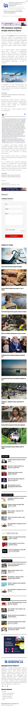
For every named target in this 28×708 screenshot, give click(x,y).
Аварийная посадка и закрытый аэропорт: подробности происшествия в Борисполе (11, 176)
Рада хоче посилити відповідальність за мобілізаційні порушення (16, 564)
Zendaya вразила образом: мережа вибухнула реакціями (15, 473)
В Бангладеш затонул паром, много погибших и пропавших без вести (13, 379)
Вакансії (4, 691)
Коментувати (14, 236)
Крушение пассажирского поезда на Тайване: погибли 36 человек (12, 447)
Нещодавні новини (7, 495)
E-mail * (7, 209)
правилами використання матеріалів (16, 8)
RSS (3, 699)
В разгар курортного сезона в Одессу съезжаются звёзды (16, 544)
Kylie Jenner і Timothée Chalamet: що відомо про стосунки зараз (16, 466)
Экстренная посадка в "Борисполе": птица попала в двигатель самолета (13, 95)
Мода (17, 533)
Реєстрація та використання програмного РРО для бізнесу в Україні (16, 628)
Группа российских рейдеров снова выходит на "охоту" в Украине (12, 289)
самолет (12, 35)
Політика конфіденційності (8, 693)
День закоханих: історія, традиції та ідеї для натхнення (16, 609)
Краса (13, 533)
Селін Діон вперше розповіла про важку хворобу (16, 460)
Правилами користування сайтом (16, 7)
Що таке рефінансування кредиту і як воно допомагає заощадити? (17, 603)
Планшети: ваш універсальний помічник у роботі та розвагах (17, 537)
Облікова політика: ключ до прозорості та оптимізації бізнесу (17, 616)
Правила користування (7, 694)
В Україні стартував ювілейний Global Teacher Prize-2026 (16, 505)
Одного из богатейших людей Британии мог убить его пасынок (13, 333)
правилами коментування (10, 10)
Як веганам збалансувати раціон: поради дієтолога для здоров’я (16, 622)
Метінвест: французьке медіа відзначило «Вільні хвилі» (17, 583)
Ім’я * (6, 204)
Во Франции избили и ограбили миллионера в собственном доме (13, 356)
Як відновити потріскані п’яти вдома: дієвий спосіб (16, 499)
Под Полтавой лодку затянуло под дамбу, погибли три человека (13, 311)
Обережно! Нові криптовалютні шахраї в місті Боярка (11, 266)
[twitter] (2, 686)
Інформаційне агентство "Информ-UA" (10, 703)
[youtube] (7, 686)
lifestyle (4, 533)
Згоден (22, 19)
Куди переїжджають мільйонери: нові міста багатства (17, 524)
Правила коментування (7, 698)
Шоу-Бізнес (5, 456)
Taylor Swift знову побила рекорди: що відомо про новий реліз (16, 479)
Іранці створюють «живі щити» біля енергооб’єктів (15, 511)
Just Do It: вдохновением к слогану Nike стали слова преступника (16, 550)
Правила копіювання (7, 696)
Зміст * (6, 213)
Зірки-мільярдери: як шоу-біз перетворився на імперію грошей (15, 485)
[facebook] (5, 686)
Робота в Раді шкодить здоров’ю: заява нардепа (16, 518)
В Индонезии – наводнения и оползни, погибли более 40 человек (12, 402)
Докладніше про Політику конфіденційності (12, 16)
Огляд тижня (5, 599)
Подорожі (9, 533)
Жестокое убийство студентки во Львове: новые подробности (13, 425)
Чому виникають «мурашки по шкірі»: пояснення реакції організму (16, 577)
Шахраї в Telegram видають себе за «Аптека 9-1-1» (15, 571)
